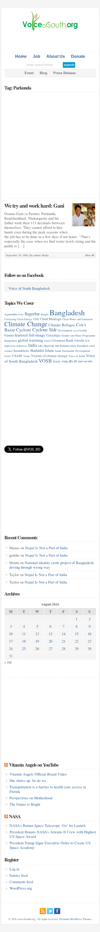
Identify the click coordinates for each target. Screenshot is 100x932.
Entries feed (18, 875)
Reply (45, 255)
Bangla (44, 314)
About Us (55, 56)
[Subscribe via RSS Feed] (43, 910)
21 (63, 641)
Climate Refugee (61, 324)
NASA (15, 816)
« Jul (8, 662)
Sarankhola (21, 350)
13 (50, 633)
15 (76, 633)
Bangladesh (67, 312)
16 (89, 633)
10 (11, 633)
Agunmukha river (14, 314)
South (58, 351)
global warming (30, 340)
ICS (87, 340)
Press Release (64, 73)
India (32, 345)
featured (21, 335)
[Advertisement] (52, 40)
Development (65, 330)
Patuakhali (82, 345)
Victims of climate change (49, 355)
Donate (78, 56)
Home (21, 56)
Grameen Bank (63, 340)
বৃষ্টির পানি (73, 361)
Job (36, 56)
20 (50, 641)
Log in (14, 869)
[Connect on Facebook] (57, 910)
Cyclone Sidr (44, 329)
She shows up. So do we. (28, 780)
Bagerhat (32, 314)
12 (37, 633)
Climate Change (25, 323)
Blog (43, 73)
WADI (56, 361)
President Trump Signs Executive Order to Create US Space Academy (50, 845)
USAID (17, 355)
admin (37, 255)
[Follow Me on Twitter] (50, 910)
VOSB (45, 360)
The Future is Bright (24, 804)
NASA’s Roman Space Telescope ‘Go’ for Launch (47, 825)
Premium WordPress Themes (75, 919)
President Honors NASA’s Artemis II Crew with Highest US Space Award (52, 834)
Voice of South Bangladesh (29, 288)
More (88, 255)
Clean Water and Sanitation (77, 319)
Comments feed (21, 881)
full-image (37, 335)
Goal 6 (48, 340)
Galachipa (53, 335)
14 (63, 633)
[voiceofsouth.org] (50, 30)
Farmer (9, 335)
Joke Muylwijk (46, 345)
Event (29, 73)
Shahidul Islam (42, 350)
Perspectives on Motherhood (30, 797)
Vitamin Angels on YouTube (33, 764)
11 (24, 633)
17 (11, 641)
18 (24, 641)
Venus (26, 356)
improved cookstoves (15, 345)
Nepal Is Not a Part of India (46, 547)
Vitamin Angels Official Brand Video (38, 774)
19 (37, 641)
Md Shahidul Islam (65, 345)
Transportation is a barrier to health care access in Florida (47, 789)
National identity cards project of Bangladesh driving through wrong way (51, 565)
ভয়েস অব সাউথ (85, 361)
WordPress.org (20, 888)
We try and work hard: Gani (34, 205)
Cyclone (23, 330)
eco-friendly (80, 330)
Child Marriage (50, 319)
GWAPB (79, 340)
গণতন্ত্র (64, 361)
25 (24, 648)
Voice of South (76, 356)
